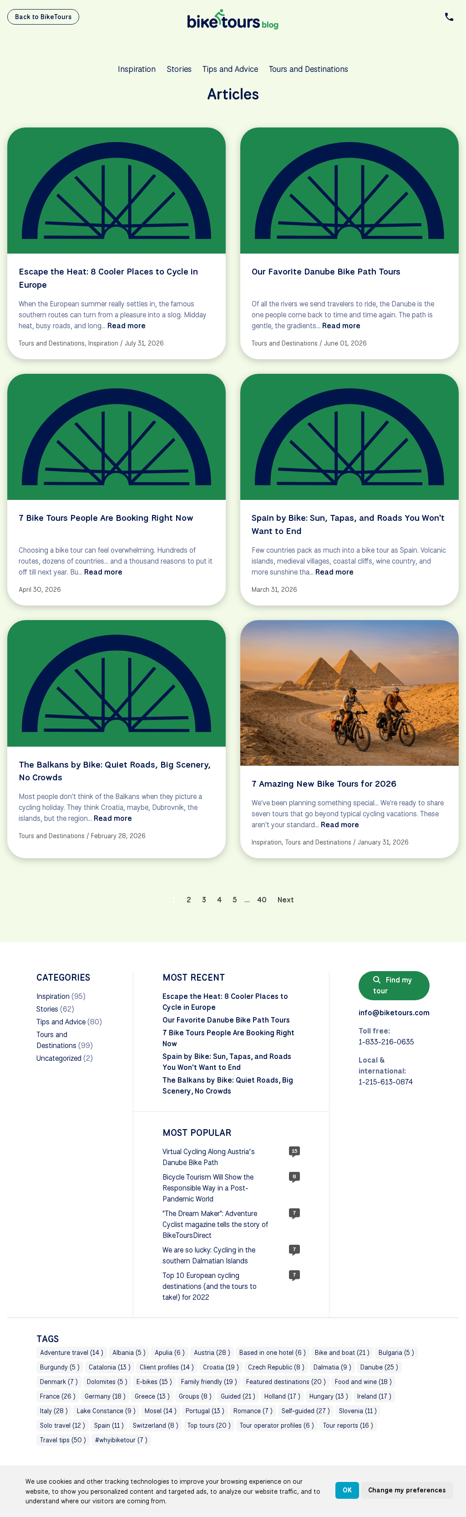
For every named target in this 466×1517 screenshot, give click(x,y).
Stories (179, 68)
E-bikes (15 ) (154, 1382)
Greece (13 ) (152, 1396)
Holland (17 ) (282, 1396)
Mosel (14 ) (161, 1411)
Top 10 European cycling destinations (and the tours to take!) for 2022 (209, 1286)
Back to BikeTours (43, 17)
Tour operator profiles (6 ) (277, 1425)
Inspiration (137, 68)
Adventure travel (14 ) (71, 1353)
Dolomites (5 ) (107, 1382)
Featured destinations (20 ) (286, 1382)
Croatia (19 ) (221, 1367)
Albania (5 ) (129, 1353)
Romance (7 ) (253, 1411)
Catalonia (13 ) (110, 1367)
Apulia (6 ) (170, 1353)
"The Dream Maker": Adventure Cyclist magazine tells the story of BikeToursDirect (215, 1224)
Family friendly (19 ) (209, 1382)
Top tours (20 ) (209, 1425)
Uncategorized (58, 1058)
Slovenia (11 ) (358, 1411)
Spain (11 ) (109, 1425)
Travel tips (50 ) (63, 1440)
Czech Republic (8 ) (276, 1367)
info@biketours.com (394, 1013)
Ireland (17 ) (374, 1396)
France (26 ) (58, 1396)
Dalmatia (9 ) (332, 1367)
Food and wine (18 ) (363, 1382)
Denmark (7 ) (59, 1382)
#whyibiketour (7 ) (121, 1440)
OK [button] (347, 1490)
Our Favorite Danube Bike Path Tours (326, 271)
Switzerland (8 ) (155, 1425)
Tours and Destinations (308, 68)
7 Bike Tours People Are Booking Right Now (106, 518)
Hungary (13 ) (328, 1396)
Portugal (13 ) (205, 1411)
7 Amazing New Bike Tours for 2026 (324, 783)
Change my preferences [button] (407, 1490)
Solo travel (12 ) (62, 1425)
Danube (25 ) (379, 1367)
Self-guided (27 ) (306, 1411)
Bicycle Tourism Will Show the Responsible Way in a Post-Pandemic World (207, 1188)
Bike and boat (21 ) (342, 1353)
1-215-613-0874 (386, 1082)
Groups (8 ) (195, 1396)
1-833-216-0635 (386, 1042)
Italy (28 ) (54, 1411)
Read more (126, 326)
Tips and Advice (230, 68)
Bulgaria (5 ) (396, 1353)
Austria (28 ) (212, 1353)
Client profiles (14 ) (167, 1367)
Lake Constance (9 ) (106, 1411)
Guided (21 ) (238, 1396)
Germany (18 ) (105, 1396)
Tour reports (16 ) (348, 1425)
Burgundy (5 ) (60, 1367)
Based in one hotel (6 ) (272, 1353)
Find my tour (392, 985)
